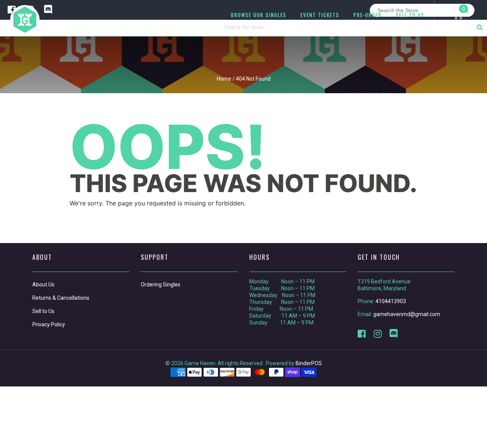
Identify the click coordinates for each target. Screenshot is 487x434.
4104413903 (391, 301)
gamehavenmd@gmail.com (406, 314)
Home (224, 79)
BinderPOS (309, 363)
